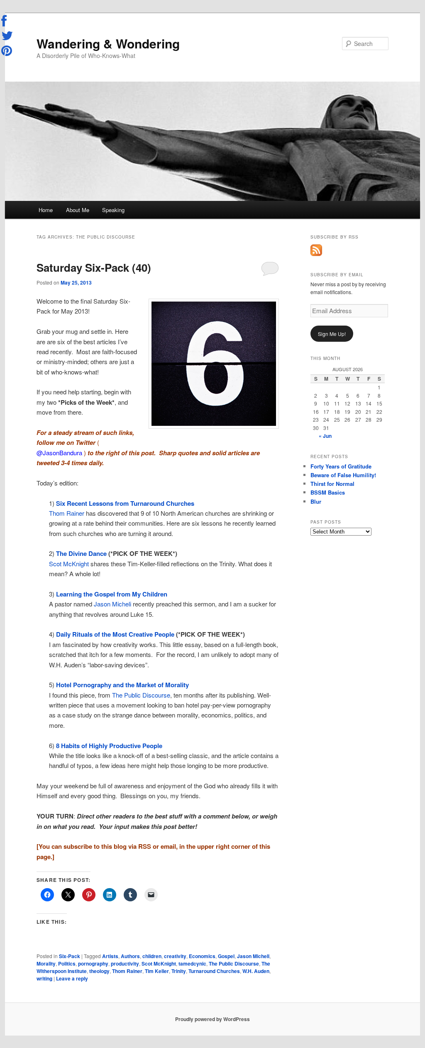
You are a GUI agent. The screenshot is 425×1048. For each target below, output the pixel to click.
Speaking (113, 210)
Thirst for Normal (332, 484)
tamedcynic (192, 963)
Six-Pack (69, 956)
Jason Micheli (112, 603)
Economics (202, 956)
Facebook (7, 21)
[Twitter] (7, 35)
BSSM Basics (327, 492)
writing (44, 978)
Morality (46, 963)
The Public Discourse (141, 695)
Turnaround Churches (214, 971)
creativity (175, 956)
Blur (315, 501)
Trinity (178, 971)
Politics (67, 963)
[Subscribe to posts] (316, 254)
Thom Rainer (66, 513)
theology (99, 971)
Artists (110, 956)
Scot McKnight (69, 563)
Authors (130, 956)
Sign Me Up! (332, 333)
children (151, 956)
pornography (93, 963)
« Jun (325, 435)
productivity (125, 963)
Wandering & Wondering (108, 43)
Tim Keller (157, 971)
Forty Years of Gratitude (340, 466)
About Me (77, 210)
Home (46, 210)
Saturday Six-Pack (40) (94, 267)
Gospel (226, 956)
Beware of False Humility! (343, 475)
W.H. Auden (255, 971)
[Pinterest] (7, 50)
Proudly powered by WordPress (212, 1019)
